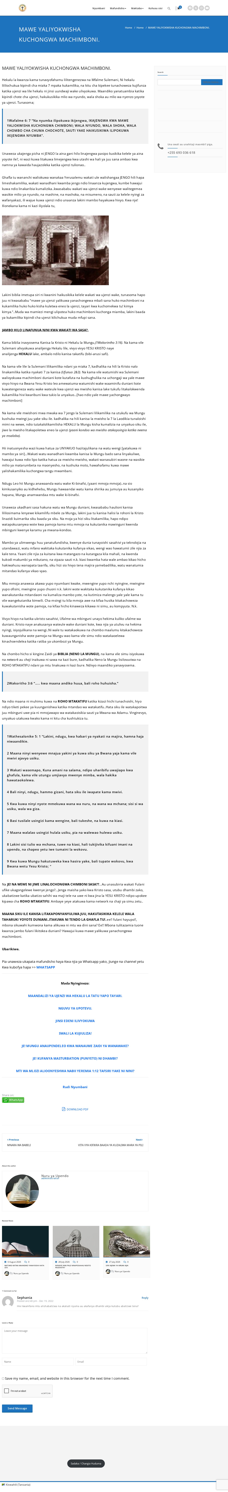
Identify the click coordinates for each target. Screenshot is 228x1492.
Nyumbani (98, 8)
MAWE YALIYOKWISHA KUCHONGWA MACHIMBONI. (56, 68)
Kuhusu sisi (156, 8)
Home (128, 27)
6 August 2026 (14, 1261)
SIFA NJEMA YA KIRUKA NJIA (117, 1265)
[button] (169, 8)
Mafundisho (117, 8)
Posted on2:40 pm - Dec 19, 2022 (35, 1301)
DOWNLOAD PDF (77, 1109)
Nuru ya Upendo (21, 1273)
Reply (145, 1297)
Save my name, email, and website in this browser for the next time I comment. (67, 1378)
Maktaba (136, 8)
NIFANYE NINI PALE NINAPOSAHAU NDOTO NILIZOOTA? (73, 1266)
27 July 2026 (114, 1261)
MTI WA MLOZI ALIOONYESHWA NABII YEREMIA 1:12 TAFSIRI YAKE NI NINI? (75, 1071)
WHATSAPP (45, 967)
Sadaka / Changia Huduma (86, 1463)
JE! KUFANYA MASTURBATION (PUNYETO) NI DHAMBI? (75, 1058)
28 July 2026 (64, 1261)
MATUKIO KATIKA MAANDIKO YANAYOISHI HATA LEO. (24, 1266)
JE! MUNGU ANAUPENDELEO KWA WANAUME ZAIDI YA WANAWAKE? (75, 1046)
